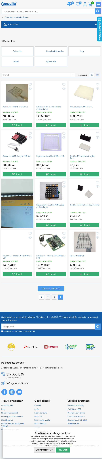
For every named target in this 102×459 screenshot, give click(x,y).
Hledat (98, 11)
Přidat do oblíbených (30, 84)
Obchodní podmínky (76, 405)
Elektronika (17, 51)
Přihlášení (85, 4)
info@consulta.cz (17, 383)
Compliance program (76, 416)
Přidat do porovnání (30, 88)
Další (60, 297)
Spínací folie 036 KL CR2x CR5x (15, 107)
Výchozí (6, 75)
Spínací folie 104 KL (78, 256)
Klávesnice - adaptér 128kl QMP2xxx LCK (50, 257)
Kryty (82, 51)
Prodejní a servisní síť (76, 413)
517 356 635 (15, 374)
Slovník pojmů (7, 420)
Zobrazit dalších (51, 288)
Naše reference (40, 423)
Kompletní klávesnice (55, 51)
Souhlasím (63, 450)
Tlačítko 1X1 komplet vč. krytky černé (84, 205)
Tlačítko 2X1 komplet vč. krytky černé (82, 157)
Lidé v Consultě (40, 413)
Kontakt (37, 405)
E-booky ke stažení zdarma (12, 416)
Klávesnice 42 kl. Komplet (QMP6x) (16, 156)
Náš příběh (38, 416)
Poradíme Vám (7, 405)
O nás (36, 409)
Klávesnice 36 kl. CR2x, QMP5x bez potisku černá (50, 206)
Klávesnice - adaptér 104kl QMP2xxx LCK (17, 257)
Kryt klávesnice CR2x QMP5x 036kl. (50, 156)
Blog (3, 409)
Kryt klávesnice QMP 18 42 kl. (81, 107)
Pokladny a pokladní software (16, 17)
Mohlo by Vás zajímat (9, 413)
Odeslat (98, 327)
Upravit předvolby (44, 450)
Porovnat (69, 4)
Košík (92, 3)
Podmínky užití (73, 423)
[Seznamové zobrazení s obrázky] (97, 75)
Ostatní (16, 61)
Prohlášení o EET (74, 409)
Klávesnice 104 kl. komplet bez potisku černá (48, 108)
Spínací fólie (51, 61)
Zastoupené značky (42, 420)
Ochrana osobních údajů (77, 420)
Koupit (19, 125)
